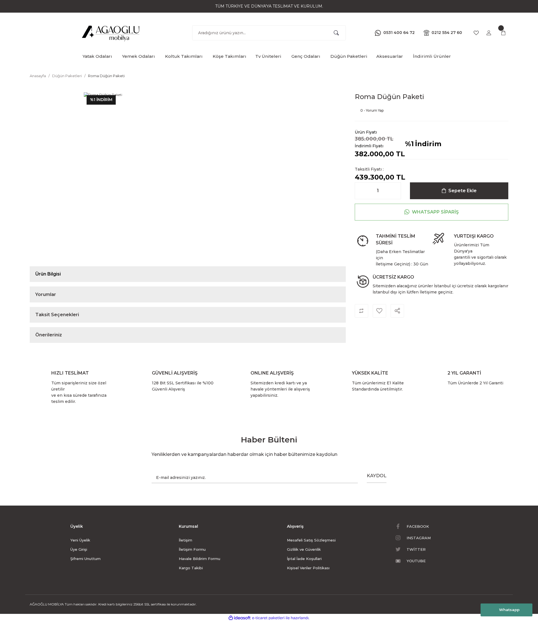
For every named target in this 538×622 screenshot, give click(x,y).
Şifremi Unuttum (85, 558)
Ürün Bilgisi (48, 274)
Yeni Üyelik (80, 540)
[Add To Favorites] (379, 311)
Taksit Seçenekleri (57, 314)
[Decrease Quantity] (360, 191)
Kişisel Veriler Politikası (308, 568)
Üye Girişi (78, 549)
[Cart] (503, 33)
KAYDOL (376, 475)
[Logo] (111, 32)
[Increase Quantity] (395, 191)
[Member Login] (489, 33)
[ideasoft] (239, 618)
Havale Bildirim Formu (199, 558)
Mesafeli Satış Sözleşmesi (311, 540)
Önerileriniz (48, 335)
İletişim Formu (192, 549)
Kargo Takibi (191, 568)
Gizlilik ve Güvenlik (304, 549)
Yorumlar (45, 294)
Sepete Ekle (462, 190)
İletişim (185, 540)
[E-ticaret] (268, 617)
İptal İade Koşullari (304, 558)
